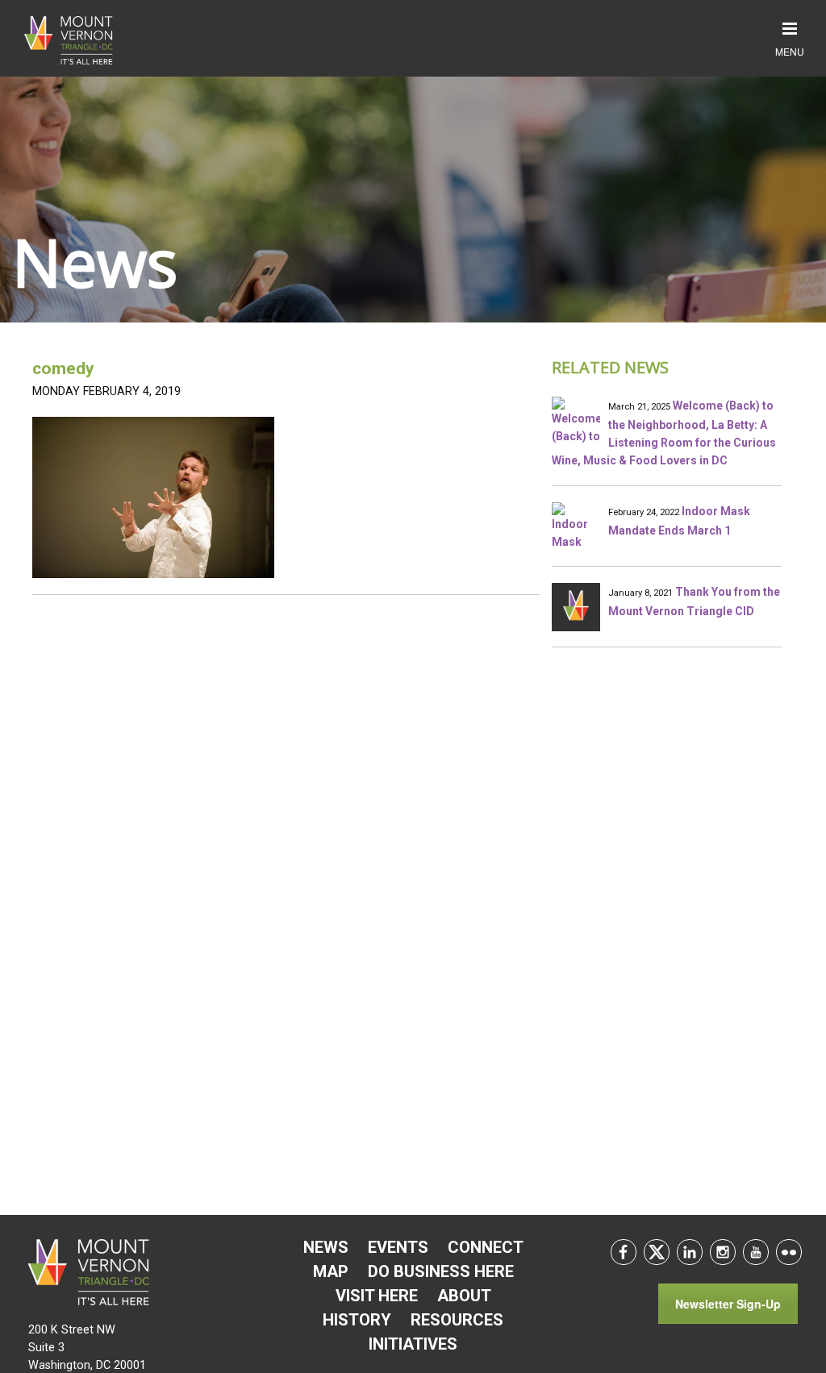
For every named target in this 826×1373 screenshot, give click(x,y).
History (357, 1320)
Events (398, 1247)
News (325, 1247)
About (464, 1296)
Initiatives (413, 1344)
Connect (486, 1247)
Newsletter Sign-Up (728, 1304)
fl (789, 1252)
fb (623, 1252)
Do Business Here (441, 1271)
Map (330, 1271)
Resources (457, 1320)
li (690, 1252)
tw (657, 1252)
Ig (723, 1252)
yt (756, 1252)
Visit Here (377, 1296)
